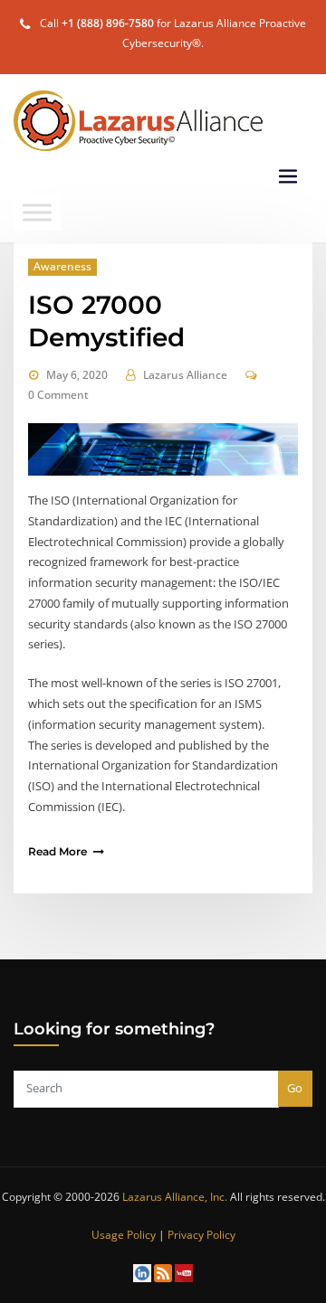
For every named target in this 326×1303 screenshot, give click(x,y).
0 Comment (58, 394)
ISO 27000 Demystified (106, 321)
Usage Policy (123, 1234)
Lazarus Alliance (185, 374)
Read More (57, 851)
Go (294, 1088)
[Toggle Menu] (37, 212)
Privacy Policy (201, 1234)
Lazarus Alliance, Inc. (174, 1196)
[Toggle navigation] (288, 176)
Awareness (62, 266)
